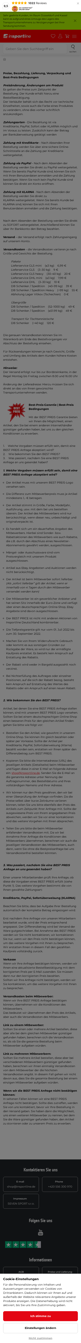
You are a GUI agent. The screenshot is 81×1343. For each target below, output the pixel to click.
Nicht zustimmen (40, 1338)
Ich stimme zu (40, 1316)
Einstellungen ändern (40, 1328)
